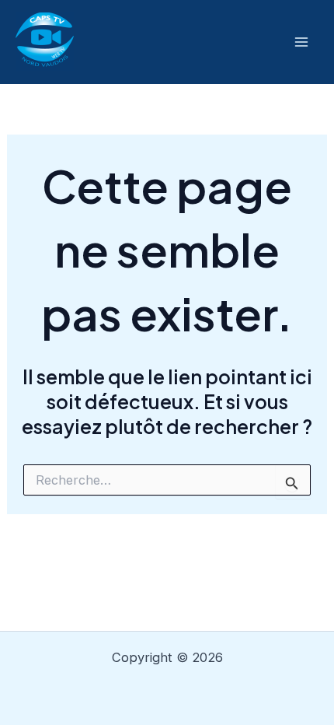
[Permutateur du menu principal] (301, 42)
